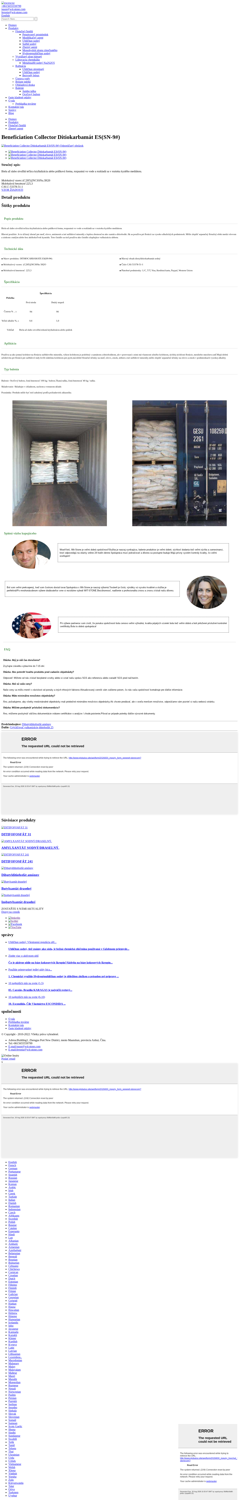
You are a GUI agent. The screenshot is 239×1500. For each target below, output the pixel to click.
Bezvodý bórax (30, 75)
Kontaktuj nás (16, 106)
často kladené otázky (19, 97)
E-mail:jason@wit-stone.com (24, 1046)
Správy (12, 110)
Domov (12, 25)
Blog (11, 113)
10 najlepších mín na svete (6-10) (26, 997)
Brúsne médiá (23, 81)
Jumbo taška (29, 91)
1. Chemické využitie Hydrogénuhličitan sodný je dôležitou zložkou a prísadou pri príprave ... (63, 976)
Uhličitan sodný (31, 40)
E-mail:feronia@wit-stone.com (25, 1049)
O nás (11, 100)
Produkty (13, 28)
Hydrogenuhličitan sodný (36, 53)
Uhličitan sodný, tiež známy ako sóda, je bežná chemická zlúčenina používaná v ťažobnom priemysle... (68, 948)
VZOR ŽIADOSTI (12, 189)
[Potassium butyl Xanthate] (14, 881)
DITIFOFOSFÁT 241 (17, 861)
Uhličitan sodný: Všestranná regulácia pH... (32, 942)
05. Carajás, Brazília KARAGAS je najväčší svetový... (40, 990)
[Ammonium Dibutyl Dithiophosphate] (17, 868)
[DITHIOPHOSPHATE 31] (14, 827)
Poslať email (8, 1058)
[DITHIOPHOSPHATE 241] (15, 854)
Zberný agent (29, 47)
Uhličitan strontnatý (33, 69)
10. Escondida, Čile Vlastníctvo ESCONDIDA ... (37, 1003)
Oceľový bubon (31, 94)
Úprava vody (22, 78)
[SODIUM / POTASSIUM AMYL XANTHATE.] (26, 841)
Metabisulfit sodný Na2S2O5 (38, 62)
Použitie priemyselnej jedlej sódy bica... (30, 969)
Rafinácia (20, 65)
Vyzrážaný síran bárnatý (28, 56)
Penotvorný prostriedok (35, 34)
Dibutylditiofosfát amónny (36, 724)
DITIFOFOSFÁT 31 (16, 834)
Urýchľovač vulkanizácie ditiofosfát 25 (31, 727)
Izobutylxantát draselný (18, 902)
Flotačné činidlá (24, 31)
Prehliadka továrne (25, 103)
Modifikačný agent (32, 37)
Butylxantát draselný (16, 888)
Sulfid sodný (29, 43)
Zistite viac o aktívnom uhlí (23, 955)
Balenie (19, 87)
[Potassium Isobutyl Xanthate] (15, 895)
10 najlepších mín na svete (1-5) (26, 983)
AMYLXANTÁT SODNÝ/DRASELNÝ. (30, 848)
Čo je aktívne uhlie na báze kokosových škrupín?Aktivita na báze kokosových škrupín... (60, 962)
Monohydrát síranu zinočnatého (39, 50)
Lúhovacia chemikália (27, 59)
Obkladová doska (25, 84)
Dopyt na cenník (10, 911)
